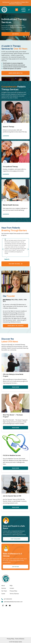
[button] (16, 9)
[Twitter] (6, 605)
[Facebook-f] (2, 605)
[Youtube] (9, 605)
